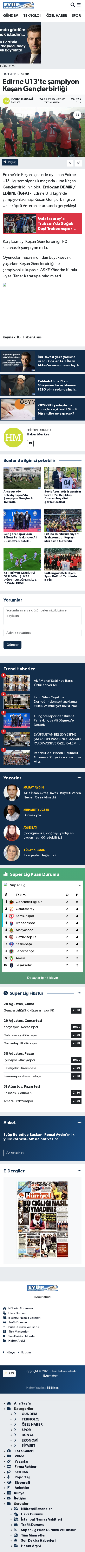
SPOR (76, 16)
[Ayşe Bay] (12, 832)
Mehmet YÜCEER (36, 809)
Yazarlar (21, 1461)
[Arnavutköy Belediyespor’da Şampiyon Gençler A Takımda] (22, 478)
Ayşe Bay (30, 827)
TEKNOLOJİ (32, 16)
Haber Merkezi (38, 434)
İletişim (26, 1352)
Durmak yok (32, 815)
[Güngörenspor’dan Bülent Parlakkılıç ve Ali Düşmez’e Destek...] (22, 520)
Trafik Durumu (17, 1322)
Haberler (9, 74)
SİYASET (28, 1445)
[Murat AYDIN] (12, 792)
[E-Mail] (30, 443)
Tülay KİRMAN (34, 850)
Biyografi (22, 1482)
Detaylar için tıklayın (42, 978)
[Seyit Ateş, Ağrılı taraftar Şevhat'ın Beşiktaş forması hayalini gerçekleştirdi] (63, 478)
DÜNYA (27, 1435)
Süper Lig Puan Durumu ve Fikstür (48, 1530)
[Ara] (73, 5)
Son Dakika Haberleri (22, 1336)
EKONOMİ (29, 1440)
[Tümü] (79, 778)
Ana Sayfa (22, 1403)
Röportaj (22, 1477)
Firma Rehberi (25, 1466)
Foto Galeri (23, 1451)
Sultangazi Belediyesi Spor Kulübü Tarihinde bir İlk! (60, 577)
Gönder (12, 645)
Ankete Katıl (15, 1153)
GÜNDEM (10, 16)
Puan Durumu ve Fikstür (23, 1327)
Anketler (21, 1488)
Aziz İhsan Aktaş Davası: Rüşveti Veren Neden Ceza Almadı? (52, 795)
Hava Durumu (17, 1313)
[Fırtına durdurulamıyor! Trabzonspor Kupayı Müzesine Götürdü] (63, 520)
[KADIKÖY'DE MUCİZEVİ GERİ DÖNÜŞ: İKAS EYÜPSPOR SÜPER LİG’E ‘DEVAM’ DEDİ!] (22, 559)
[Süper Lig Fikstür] (79, 993)
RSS (11, 1373)
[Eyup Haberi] (18, 5)
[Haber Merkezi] (13, 437)
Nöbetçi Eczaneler (20, 1308)
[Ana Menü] (79, 5)
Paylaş (12, 162)
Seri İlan (21, 1472)
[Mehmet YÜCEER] (12, 812)
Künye (11, 1352)
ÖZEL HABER (56, 16)
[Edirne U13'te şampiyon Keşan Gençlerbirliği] (42, 132)
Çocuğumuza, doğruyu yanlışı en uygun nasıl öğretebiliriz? (49, 835)
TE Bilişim (53, 1387)
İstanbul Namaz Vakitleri (24, 1317)
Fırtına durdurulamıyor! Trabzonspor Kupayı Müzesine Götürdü (61, 538)
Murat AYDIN (34, 787)
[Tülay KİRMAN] (12, 852)
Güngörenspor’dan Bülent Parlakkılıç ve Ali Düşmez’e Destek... (20, 538)
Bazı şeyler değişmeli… (41, 855)
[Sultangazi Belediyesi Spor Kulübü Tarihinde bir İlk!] (63, 559)
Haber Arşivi (16, 1340)
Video (19, 1456)
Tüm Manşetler (18, 1331)
